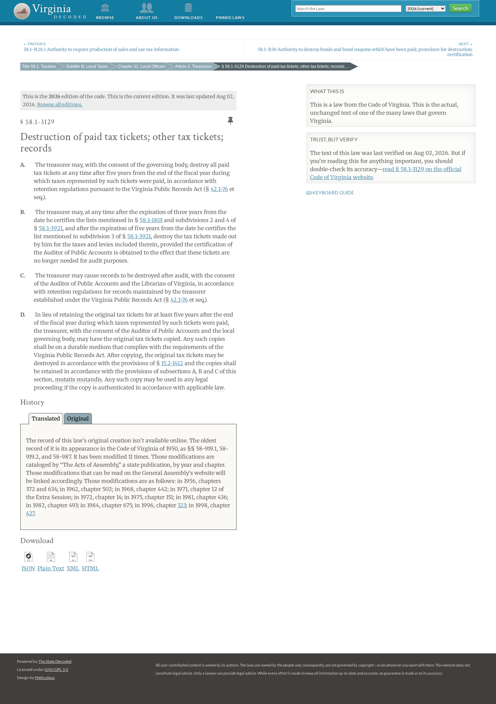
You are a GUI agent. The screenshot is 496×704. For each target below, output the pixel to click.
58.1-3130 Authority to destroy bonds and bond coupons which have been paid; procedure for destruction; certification (365, 49)
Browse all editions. (60, 105)
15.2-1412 (172, 363)
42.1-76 (219, 189)
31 (141, 66)
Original (78, 418)
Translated (46, 418)
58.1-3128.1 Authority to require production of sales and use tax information (101, 47)
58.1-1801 (151, 220)
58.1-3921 (50, 228)
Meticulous (45, 677)
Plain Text (50, 568)
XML (73, 568)
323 (181, 505)
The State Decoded (55, 661)
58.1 (39, 66)
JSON (28, 568)
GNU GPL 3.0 (56, 669)
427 (30, 513)
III (87, 66)
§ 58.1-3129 (286, 66)
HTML (90, 568)
